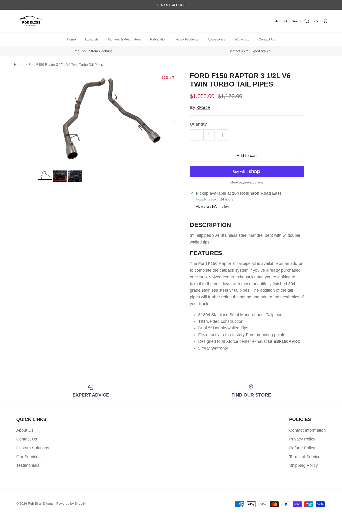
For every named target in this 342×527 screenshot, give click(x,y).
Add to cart (247, 155)
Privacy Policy (302, 439)
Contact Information (307, 430)
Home (71, 39)
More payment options (246, 182)
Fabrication (158, 39)
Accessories (216, 39)
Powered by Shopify (71, 503)
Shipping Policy (303, 465)
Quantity (198, 124)
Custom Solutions (32, 448)
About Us (25, 430)
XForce (203, 107)
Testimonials (27, 465)
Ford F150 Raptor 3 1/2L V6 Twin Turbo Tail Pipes (65, 65)
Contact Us (267, 39)
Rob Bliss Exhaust (41, 503)
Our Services (28, 456)
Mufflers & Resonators (124, 39)
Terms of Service (304, 456)
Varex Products (187, 39)
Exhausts (92, 39)
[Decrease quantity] (195, 134)
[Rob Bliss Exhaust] (31, 21)
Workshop (242, 39)
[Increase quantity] (222, 134)
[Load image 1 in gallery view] (109, 119)
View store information (212, 206)
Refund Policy (302, 448)
